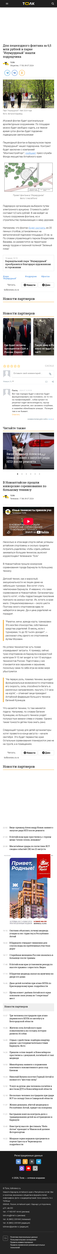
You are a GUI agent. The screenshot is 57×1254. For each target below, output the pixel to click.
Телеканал (14, 499)
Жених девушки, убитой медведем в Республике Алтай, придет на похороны (31, 1106)
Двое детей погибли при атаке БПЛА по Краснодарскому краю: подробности (30, 984)
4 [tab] (30, 474)
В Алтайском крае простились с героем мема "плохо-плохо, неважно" (30, 838)
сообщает (30, 153)
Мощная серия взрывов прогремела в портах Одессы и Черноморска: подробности (29, 1141)
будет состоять (37, 227)
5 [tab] (35, 474)
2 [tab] (21, 474)
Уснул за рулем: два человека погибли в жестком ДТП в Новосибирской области (31, 1087)
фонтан (45, 276)
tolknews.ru (15, 1188)
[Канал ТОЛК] (46, 284)
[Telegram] (7, 72)
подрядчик (31, 276)
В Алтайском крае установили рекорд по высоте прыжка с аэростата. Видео (31, 966)
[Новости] (29, 284)
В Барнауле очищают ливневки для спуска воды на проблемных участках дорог (30, 945)
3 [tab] (26, 474)
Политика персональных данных (24, 1237)
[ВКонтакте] (14, 72)
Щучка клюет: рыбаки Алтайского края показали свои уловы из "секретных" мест (30, 995)
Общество (14, 66)
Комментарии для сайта (41, 419)
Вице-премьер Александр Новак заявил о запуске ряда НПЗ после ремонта (28, 457)
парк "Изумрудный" (9, 277)
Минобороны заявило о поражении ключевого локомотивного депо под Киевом (29, 1067)
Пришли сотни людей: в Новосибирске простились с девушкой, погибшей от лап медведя (32, 1055)
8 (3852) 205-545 (14, 1219)
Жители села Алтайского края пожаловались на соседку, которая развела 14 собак (28, 1030)
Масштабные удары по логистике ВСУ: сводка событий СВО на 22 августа (30, 847)
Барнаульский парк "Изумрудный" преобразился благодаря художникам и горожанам (28, 264)
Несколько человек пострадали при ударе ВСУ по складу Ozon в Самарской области (32, 1097)
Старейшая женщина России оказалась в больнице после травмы (31, 956)
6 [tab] (39, 474)
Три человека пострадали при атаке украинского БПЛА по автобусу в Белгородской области (29, 1018)
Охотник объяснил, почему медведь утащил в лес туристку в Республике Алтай (29, 933)
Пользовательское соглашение (23, 1240)
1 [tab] (17, 474)
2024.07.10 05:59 (26, 390)
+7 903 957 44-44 (14, 1212)
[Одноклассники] (21, 72)
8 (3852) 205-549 (14, 1223)
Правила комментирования (21, 1242)
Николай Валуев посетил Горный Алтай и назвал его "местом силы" (32, 1078)
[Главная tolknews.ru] (28, 3)
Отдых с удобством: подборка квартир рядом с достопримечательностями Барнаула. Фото (30, 1043)
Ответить (16, 414)
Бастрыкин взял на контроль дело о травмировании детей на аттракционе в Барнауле (31, 1117)
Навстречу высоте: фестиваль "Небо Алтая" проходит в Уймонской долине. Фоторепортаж (30, 1129)
